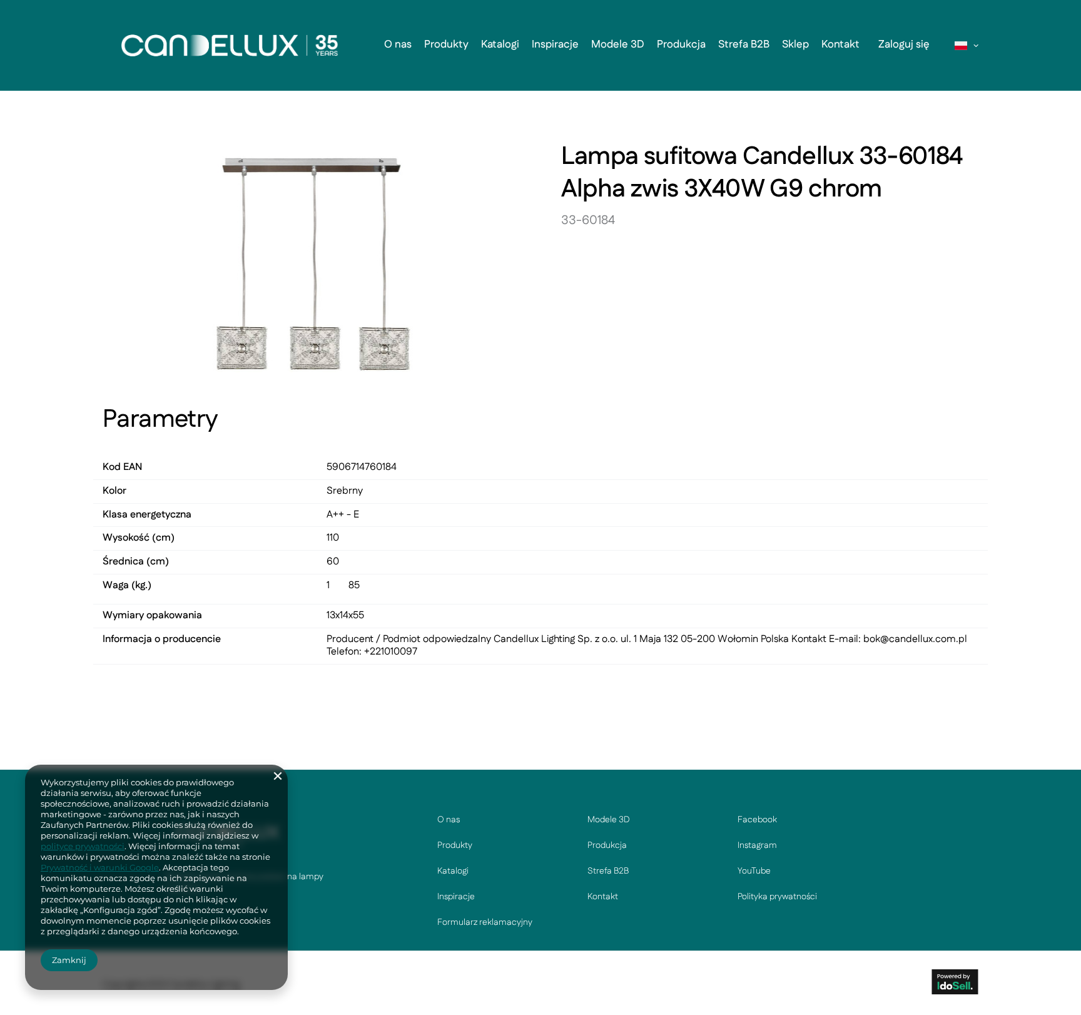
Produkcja (681, 44)
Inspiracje (555, 44)
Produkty (446, 44)
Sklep (795, 44)
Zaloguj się (904, 44)
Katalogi (500, 44)
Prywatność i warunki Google (100, 867)
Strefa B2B (743, 44)
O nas (398, 44)
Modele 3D (617, 44)
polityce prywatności (82, 846)
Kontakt (840, 44)
